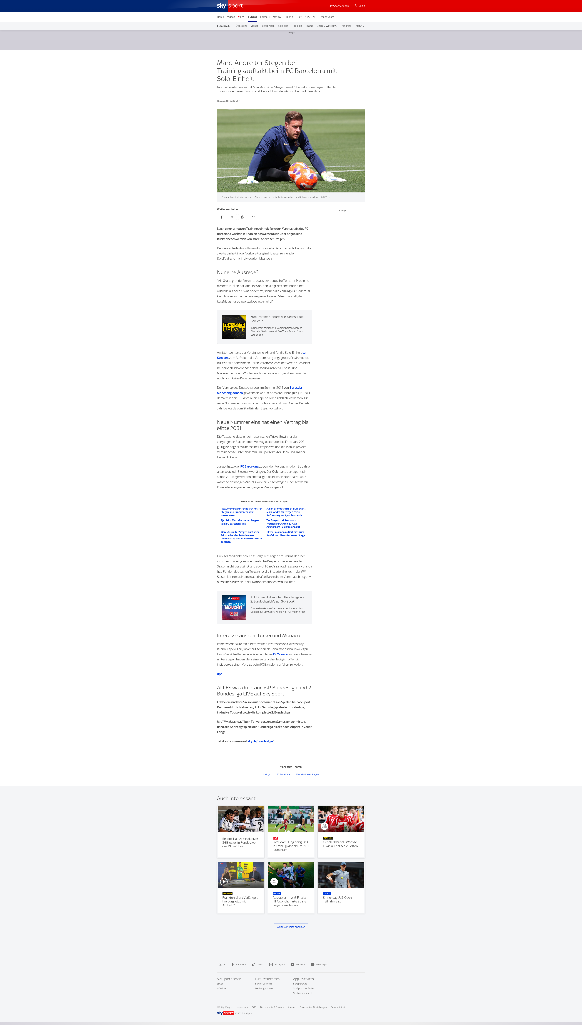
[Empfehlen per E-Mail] (253, 217)
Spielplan (283, 25)
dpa (219, 674)
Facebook (241, 964)
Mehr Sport (327, 16)
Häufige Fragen (224, 1007)
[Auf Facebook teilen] (221, 217)
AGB (254, 1007)
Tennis (289, 16)
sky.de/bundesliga (260, 741)
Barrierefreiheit (338, 1007)
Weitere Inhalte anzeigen (291, 926)
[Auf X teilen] (232, 217)
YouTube (300, 964)
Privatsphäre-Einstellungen (313, 1007)
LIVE (242, 16)
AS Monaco (280, 654)
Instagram (280, 964)
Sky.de (220, 983)
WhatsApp (321, 964)
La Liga (266, 774)
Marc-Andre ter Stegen (307, 774)
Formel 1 (265, 16)
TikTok (260, 964)
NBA (307, 16)
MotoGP (277, 16)
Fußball (252, 16)
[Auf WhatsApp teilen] (242, 217)
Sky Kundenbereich (302, 993)
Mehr (359, 25)
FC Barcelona (249, 466)
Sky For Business (263, 983)
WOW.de (221, 988)
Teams (309, 25)
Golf (299, 16)
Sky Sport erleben (339, 5)
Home (220, 16)
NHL (315, 16)
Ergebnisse (268, 25)
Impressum (242, 1007)
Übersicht (241, 25)
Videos (231, 16)
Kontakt (292, 1007)
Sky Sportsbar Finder (303, 988)
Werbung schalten (264, 988)
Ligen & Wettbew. (327, 25)
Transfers (345, 25)
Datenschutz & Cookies (272, 1007)
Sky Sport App (300, 983)
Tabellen (297, 25)
